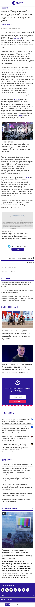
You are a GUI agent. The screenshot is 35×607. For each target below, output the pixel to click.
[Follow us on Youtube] (11, 590)
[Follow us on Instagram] (15, 590)
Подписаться (17, 249)
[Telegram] (17, 604)
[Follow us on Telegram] (19, 590)
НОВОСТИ (7, 460)
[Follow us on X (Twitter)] (7, 590)
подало (20, 115)
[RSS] (23, 590)
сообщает (17, 38)
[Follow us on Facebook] (2, 590)
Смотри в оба (10, 508)
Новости (4, 8)
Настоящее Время (6, 25)
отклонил (26, 178)
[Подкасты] (27, 590)
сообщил (17, 99)
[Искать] (27, 604)
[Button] (10, 32)
